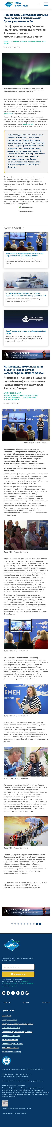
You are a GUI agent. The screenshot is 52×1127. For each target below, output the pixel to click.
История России (11, 399)
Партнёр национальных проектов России (16, 1108)
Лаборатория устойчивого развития (17, 1032)
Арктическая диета (10, 1040)
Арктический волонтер (11, 1052)
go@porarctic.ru (37, 1081)
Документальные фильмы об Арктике (28, 41)
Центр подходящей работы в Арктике (17, 1024)
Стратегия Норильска (11, 1036)
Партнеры (46, 1002)
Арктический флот (12, 393)
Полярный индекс (9, 1020)
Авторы (26, 1002)
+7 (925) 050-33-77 (22, 1076)
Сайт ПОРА (6, 1016)
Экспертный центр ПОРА (16, 1086)
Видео (6, 43)
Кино (6, 41)
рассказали (8, 113)
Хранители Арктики (10, 1048)
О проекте (6, 1002)
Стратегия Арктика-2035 (12, 1044)
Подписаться (18, 974)
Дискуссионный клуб (11, 1028)
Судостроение (29, 397)
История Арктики (12, 397)
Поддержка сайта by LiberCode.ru (14, 1113)
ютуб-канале (28, 124)
